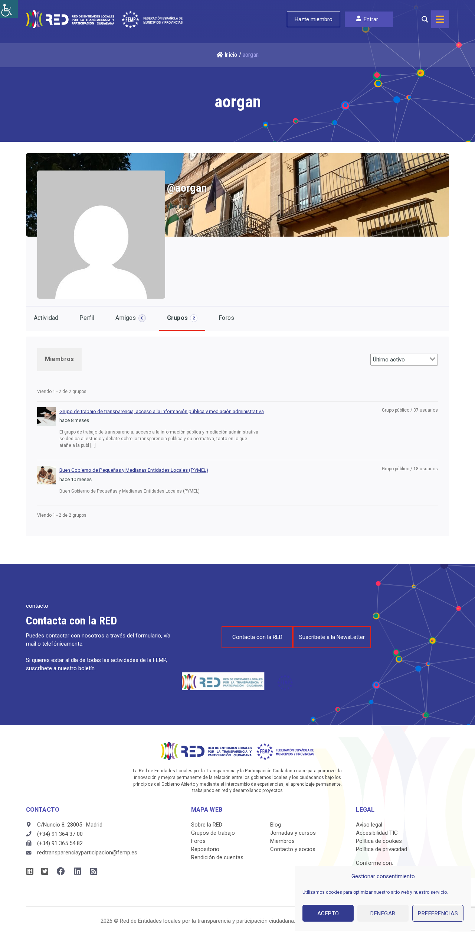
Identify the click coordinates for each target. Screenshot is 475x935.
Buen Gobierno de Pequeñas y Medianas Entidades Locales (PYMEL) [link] (133, 470)
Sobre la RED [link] (206, 824)
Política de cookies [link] (379, 841)
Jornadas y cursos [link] (293, 833)
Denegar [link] (383, 913)
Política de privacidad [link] (381, 849)
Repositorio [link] (205, 849)
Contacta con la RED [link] (257, 637)
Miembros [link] (59, 359)
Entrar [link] (371, 19)
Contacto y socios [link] (292, 849)
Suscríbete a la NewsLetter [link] (332, 637)
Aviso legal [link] (369, 824)
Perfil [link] (86, 317)
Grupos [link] (181, 317)
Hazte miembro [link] (313, 19)
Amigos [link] (129, 317)
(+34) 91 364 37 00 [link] (60, 834)
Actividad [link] (46, 317)
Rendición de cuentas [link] (217, 857)
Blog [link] (275, 824)
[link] (9, 9)
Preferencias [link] (438, 913)
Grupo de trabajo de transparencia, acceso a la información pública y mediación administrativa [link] (161, 411)
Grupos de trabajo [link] (213, 833)
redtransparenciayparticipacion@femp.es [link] (87, 852)
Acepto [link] (328, 913)
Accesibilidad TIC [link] (377, 833)
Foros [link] (226, 317)
